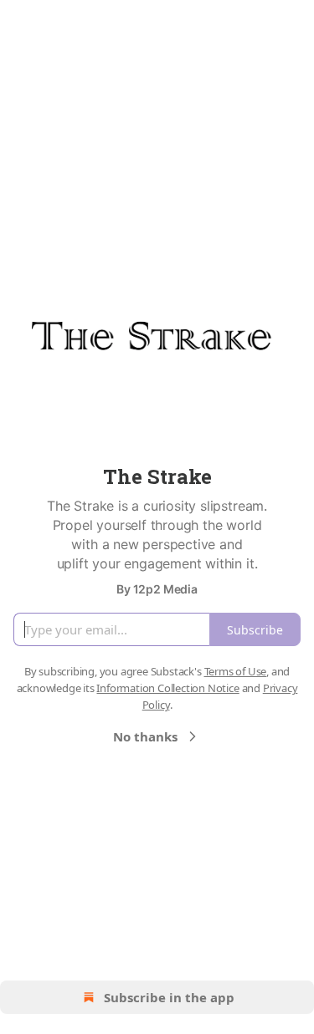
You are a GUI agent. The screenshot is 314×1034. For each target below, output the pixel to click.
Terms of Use (235, 671)
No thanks (145, 736)
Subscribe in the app (169, 997)
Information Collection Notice (167, 687)
